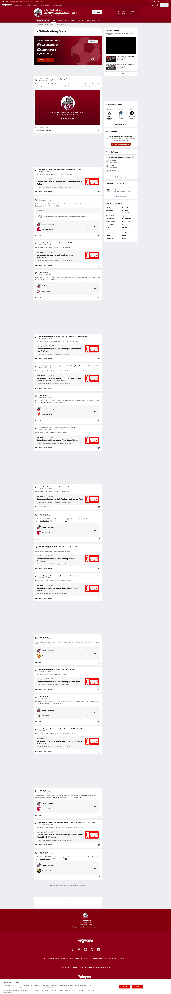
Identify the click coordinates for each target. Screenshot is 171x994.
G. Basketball (57, 5)
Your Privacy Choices (111, 958)
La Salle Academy (49, 24)
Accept (125, 986)
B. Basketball (45, 5)
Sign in (164, 5)
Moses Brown (125, 207)
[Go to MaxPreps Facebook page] (98, 949)
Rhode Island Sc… (127, 221)
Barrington (43, 703)
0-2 (51, 644)
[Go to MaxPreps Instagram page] (85, 949)
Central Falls (43, 279)
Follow (98, 12)
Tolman (124, 235)
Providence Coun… (127, 218)
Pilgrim (124, 216)
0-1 (58, 206)
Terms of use (85, 958)
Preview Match (93, 41)
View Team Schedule (120, 124)
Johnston (108, 230)
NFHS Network (21, 1)
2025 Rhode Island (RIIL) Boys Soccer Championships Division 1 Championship (66, 216)
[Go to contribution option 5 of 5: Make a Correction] (125, 196)
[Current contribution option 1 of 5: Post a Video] (116, 196)
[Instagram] (159, 1)
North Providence (126, 213)
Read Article (38, 191)
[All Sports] (65, 5)
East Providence (47, 229)
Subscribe (64, 958)
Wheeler (124, 238)
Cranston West (44, 402)
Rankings (81, 20)
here (131, 157)
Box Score (38, 235)
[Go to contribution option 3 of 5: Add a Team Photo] (120, 196)
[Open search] (152, 5)
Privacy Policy (74, 958)
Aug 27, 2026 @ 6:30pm (45, 54)
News (93, 20)
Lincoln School (110, 238)
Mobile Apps (55, 958)
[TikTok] (150, 1)
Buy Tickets (45, 60)
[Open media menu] (157, 5)
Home (53, 20)
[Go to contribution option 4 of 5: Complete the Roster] (123, 196)
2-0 (66, 859)
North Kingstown (45, 859)
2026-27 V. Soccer (42, 20)
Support (123, 958)
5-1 (80, 797)
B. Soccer (18, 5)
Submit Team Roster (120, 177)
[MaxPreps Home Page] (36, 24)
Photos (88, 20)
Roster (67, 20)
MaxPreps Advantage (36, 1)
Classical (108, 213)
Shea (123, 224)
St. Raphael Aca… (127, 230)
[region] (85, 986)
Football (27, 5)
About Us (47, 958)
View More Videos (120, 74)
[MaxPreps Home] (7, 5)
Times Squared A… (127, 233)
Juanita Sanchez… (111, 233)
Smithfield (124, 227)
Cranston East (110, 216)
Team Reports (41, 179)
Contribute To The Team (67, 118)
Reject (137, 986)
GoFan (12, 1)
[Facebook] (167, 1)
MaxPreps (5, 1)
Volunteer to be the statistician (120, 144)
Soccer (41, 24)
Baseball (35, 5)
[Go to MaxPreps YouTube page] (79, 949)
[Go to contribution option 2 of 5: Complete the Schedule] (118, 196)
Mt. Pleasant (125, 210)
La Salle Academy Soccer (61, 24)
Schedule (60, 20)
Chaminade (95, 642)
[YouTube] (154, 1)
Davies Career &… (111, 221)
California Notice (97, 958)
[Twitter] (163, 1)
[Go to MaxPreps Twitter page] (91, 949)
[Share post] (98, 130)
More (99, 20)
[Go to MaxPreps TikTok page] (72, 949)
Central (108, 207)
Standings (74, 20)
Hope (107, 227)
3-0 (62, 703)
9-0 (64, 279)
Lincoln (108, 235)
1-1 (66, 521)
